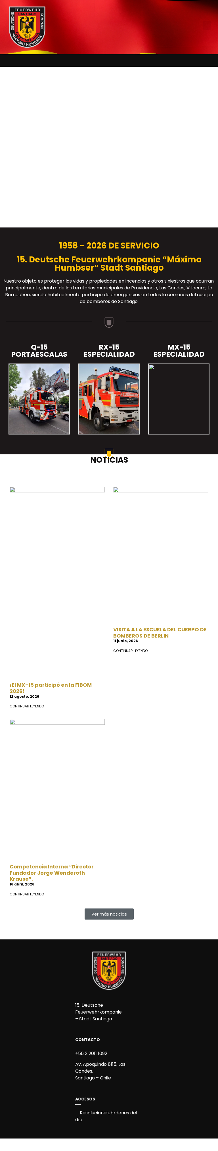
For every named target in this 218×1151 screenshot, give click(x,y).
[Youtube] (123, 59)
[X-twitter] (114, 59)
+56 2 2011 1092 (91, 1053)
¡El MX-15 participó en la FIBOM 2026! (51, 688)
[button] (207, 25)
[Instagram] (104, 59)
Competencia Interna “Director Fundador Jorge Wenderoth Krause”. (52, 872)
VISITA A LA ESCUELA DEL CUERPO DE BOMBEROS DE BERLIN (160, 632)
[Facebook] (94, 59)
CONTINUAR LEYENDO (27, 706)
